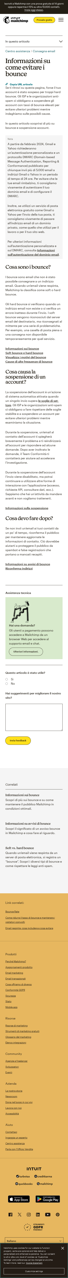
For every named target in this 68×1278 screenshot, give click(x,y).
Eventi (8, 1072)
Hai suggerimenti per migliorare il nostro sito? (33, 695)
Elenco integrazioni (15, 1042)
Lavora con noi (13, 1108)
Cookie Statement (34, 1263)
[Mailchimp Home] (16, 20)
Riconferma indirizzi (19, 568)
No (13, 683)
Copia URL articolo (21, 84)
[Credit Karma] (43, 1176)
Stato (8, 1001)
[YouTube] (47, 1215)
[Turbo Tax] (23, 1176)
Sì (12, 679)
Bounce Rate (12, 911)
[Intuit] (34, 1169)
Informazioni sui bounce (22, 348)
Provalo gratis (44, 19)
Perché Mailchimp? (15, 961)
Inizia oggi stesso (33, 9)
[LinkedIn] (37, 1215)
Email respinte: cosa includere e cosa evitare (29, 928)
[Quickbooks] (23, 1184)
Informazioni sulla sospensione (26, 508)
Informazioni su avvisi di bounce (27, 564)
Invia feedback (18, 740)
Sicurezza (10, 995)
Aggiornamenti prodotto (18, 967)
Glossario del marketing (18, 1037)
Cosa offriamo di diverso (18, 984)
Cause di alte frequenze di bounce (28, 361)
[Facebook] (10, 1215)
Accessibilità (12, 1113)
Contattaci (11, 1132)
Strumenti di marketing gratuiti (22, 1031)
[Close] (62, 1248)
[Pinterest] (57, 1215)
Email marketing (14, 972)
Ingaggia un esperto (16, 1137)
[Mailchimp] (45, 1184)
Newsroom (11, 1096)
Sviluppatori (12, 1066)
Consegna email (44, 51)
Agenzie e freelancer (16, 1061)
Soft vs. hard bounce (19, 848)
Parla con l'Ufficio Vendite (19, 1149)
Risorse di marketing (16, 1025)
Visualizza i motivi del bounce (25, 357)
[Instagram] (28, 1215)
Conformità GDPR (15, 990)
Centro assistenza (17, 51)
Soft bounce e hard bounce (24, 353)
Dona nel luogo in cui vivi (18, 1102)
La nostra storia (13, 1090)
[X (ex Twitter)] (19, 1215)
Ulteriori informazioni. (25, 651)
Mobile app (11, 1007)
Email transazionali (15, 978)
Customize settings (34, 1271)
